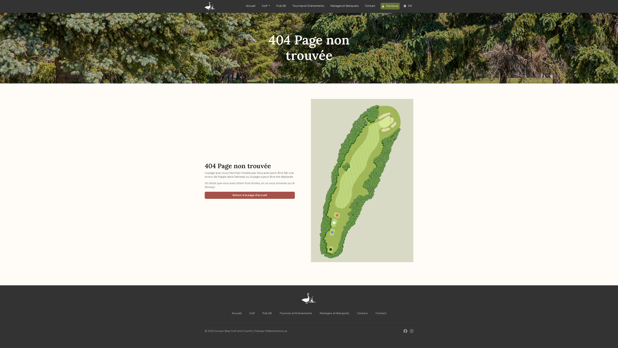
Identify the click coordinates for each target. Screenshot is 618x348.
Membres (391, 6)
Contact (370, 5)
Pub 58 (281, 5)
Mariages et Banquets (344, 5)
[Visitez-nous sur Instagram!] (411, 331)
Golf (252, 313)
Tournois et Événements (308, 5)
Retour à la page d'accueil (250, 195)
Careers (362, 313)
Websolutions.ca (276, 331)
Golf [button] (265, 5)
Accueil (250, 5)
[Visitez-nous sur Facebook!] (405, 331)
